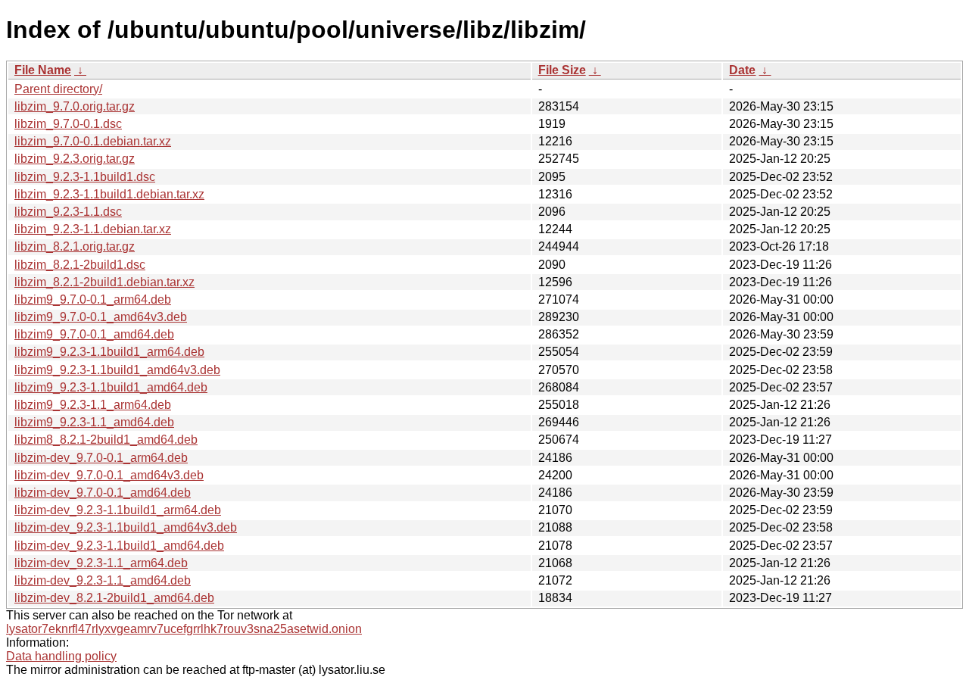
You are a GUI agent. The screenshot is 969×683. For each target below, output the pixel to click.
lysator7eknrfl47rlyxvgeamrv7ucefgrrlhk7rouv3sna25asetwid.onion (184, 628)
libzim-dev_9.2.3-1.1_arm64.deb (101, 563)
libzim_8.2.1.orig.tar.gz (74, 246)
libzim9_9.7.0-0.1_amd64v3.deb (100, 316)
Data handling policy (61, 656)
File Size (562, 70)
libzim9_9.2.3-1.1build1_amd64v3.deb (117, 369)
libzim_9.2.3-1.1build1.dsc (84, 176)
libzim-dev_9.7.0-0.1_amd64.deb (102, 492)
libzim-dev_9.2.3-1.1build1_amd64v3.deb (125, 527)
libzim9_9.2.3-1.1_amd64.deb (94, 422)
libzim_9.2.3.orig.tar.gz (74, 158)
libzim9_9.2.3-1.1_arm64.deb (92, 404)
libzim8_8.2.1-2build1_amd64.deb (106, 439)
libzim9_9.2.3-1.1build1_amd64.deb (110, 387)
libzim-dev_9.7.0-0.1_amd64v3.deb (109, 475)
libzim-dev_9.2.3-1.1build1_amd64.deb (119, 545)
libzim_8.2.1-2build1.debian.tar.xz (104, 282)
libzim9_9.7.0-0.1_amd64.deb (94, 334)
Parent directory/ (58, 89)
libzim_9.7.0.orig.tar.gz (74, 106)
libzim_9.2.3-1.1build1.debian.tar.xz (109, 194)
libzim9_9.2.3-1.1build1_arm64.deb (109, 351)
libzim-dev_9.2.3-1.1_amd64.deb (102, 580)
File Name (42, 70)
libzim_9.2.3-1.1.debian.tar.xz (92, 229)
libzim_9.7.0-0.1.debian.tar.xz (92, 141)
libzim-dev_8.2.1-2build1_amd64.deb (114, 597)
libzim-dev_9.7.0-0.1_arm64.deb (101, 457)
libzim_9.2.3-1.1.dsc (68, 211)
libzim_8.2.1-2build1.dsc (79, 264)
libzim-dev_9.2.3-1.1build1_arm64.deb (117, 510)
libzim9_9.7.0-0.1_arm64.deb (92, 299)
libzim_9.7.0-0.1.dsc (68, 123)
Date (742, 70)
